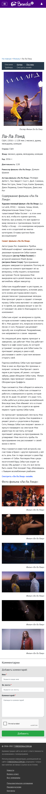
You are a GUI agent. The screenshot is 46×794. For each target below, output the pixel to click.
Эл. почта (7, 685)
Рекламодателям (14, 787)
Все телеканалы (13, 777)
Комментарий (9, 695)
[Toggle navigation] (4, 4)
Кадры (19, 64)
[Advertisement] (23, 32)
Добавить (23, 733)
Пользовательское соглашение (20, 783)
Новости (10, 770)
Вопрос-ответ (13, 774)
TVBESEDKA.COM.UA (23, 746)
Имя (4, 674)
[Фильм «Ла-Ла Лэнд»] (23, 495)
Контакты (11, 790)
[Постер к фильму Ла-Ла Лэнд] (23, 98)
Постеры (30, 64)
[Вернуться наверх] (41, 786)
